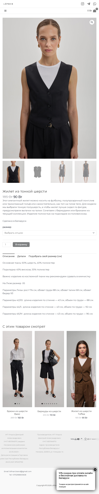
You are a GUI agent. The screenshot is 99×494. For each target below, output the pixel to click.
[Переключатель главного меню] (5, 11)
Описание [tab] (9, 256)
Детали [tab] (21, 256)
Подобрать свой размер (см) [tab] (45, 256)
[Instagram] (82, 4)
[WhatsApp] (94, 4)
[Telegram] (88, 4)
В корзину (21, 244)
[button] (92, 22)
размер (7, 227)
